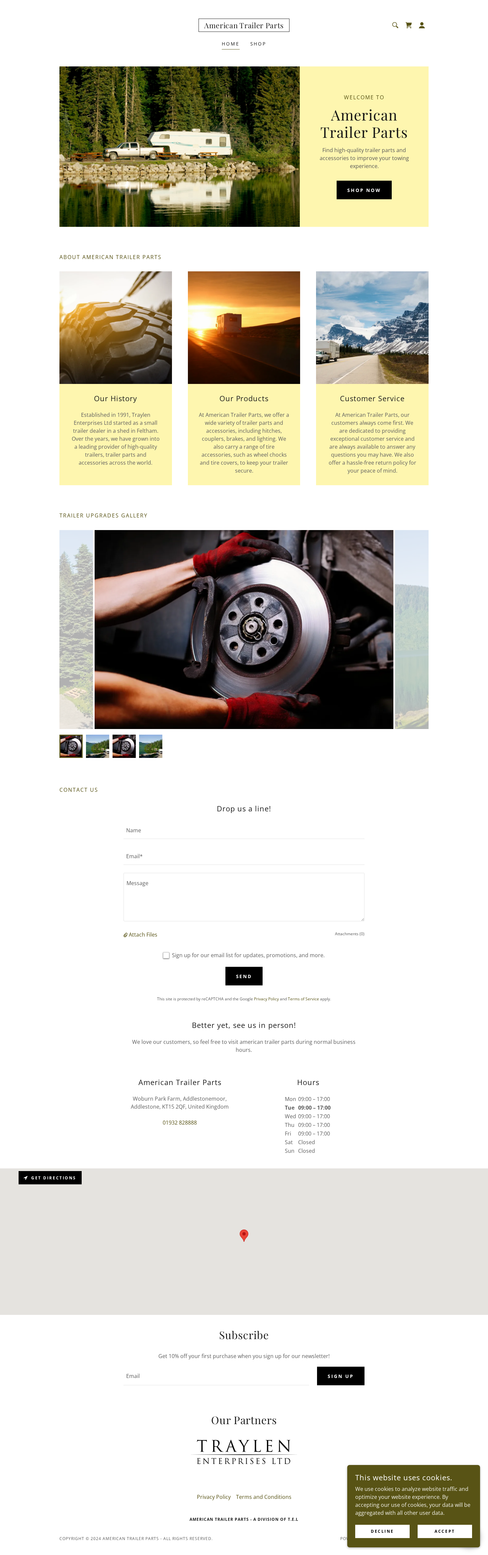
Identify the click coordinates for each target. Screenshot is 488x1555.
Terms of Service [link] (303, 999)
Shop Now (364, 190)
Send (244, 976)
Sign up (341, 1376)
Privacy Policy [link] (266, 999)
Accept (445, 1531)
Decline (382, 1531)
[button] (422, 25)
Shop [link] (258, 44)
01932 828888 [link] (180, 1122)
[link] (244, 26)
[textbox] (243, 830)
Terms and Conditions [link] (263, 1497)
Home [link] (231, 44)
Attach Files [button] (143, 934)
